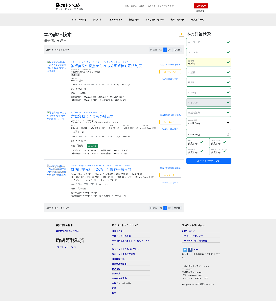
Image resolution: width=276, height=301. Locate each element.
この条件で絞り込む (210, 160)
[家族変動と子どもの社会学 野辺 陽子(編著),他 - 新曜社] (57, 115)
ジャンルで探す (79, 19)
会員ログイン (118, 231)
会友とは (116, 268)
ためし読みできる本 (154, 19)
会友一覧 (116, 273)
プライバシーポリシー (192, 236)
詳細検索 (200, 11)
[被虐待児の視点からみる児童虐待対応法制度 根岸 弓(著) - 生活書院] (57, 67)
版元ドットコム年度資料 (123, 254)
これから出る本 (115, 19)
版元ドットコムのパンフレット (126, 249)
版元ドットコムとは (121, 236)
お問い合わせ (188, 231)
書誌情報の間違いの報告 (67, 231)
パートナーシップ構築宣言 (194, 240)
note (195, 249)
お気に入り (171, 71)
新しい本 (97, 19)
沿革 (114, 288)
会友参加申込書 (119, 278)
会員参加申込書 (119, 264)
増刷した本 (134, 19)
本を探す (202, 6)
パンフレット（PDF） (66, 247)
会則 (114, 283)
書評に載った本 (177, 19)
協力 (114, 293)
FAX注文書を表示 (170, 78)
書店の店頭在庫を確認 (170, 64)
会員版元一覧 (197, 19)
